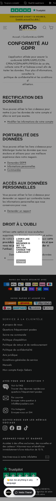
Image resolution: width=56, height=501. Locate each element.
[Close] (38, 238)
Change (21, 261)
